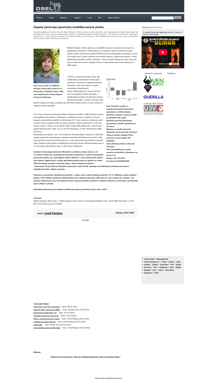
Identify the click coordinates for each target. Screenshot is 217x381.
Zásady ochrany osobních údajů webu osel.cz (108, 378)
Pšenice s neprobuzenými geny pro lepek (46, 319)
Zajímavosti (148, 273)
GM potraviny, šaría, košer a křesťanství (47, 307)
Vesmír (160, 270)
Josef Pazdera (53, 213)
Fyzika (178, 262)
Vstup (90, 18)
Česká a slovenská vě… (151, 262)
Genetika (147, 264)
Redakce (39, 18)
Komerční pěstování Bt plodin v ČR (45, 313)
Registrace (77, 18)
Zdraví (156, 273)
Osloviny (178, 264)
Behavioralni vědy (162, 259)
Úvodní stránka (149, 259)
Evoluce (171, 262)
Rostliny (178, 267)
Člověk (164, 262)
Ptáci (171, 267)
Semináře (147, 270)
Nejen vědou (164, 264)
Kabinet (154, 264)
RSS (99, 18)
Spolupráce (63, 18)
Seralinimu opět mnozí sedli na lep (45, 322)
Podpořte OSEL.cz (114, 18)
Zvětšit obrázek (110, 79)
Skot (154, 270)
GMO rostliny (38, 325)
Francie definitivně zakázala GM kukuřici (47, 328)
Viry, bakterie (169, 270)
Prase (155, 267)
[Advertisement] (138, 6)
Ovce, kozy (147, 267)
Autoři (51, 18)
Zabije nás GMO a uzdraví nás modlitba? (47, 310)
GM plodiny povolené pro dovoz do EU (46, 316)
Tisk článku (85, 220)
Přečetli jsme (163, 267)
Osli (172, 264)
